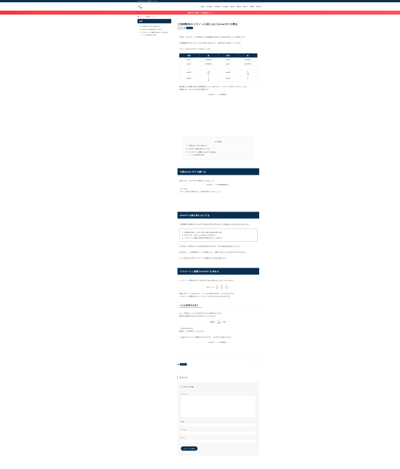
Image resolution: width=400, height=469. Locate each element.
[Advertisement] (218, 116)
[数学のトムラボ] (140, 6)
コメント (184, 394)
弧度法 (200, 313)
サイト (183, 438)
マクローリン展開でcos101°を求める (202, 152)
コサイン (189, 28)
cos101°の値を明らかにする (199, 149)
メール (183, 429)
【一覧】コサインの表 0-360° (218, 349)
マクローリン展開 (185, 280)
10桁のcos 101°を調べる (198, 145)
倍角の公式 (198, 235)
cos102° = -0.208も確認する (218, 199)
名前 (182, 421)
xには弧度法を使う (198, 155)
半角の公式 (188, 235)
